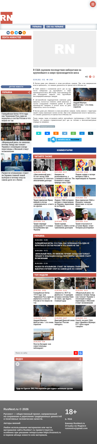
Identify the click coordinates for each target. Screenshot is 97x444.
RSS (68, 419)
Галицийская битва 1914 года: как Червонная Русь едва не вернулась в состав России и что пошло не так (62, 243)
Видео (19, 359)
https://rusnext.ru (52, 432)
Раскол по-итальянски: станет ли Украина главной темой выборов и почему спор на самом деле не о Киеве (62, 266)
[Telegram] (64, 133)
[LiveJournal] (90, 133)
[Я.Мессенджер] (38, 133)
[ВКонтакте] (47, 133)
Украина (37, 26)
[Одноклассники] (56, 133)
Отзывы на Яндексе (75, 426)
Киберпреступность (47, 126)
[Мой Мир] (82, 133)
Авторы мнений (12, 423)
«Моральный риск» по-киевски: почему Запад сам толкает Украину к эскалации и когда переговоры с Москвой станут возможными (63, 254)
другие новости (16, 87)
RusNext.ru (11, 409)
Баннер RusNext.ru (75, 423)
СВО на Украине (55, 26)
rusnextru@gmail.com (76, 428)
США (36, 126)
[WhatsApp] (73, 133)
